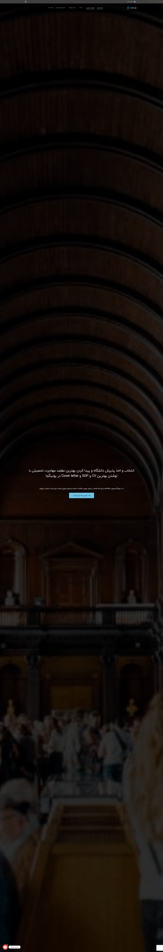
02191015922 (130, 2)
